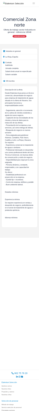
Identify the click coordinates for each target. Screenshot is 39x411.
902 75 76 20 (20, 373)
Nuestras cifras (6, 394)
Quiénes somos (7, 386)
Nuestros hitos (6, 389)
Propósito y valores (8, 392)
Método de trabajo (8, 404)
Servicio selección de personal (12, 407)
